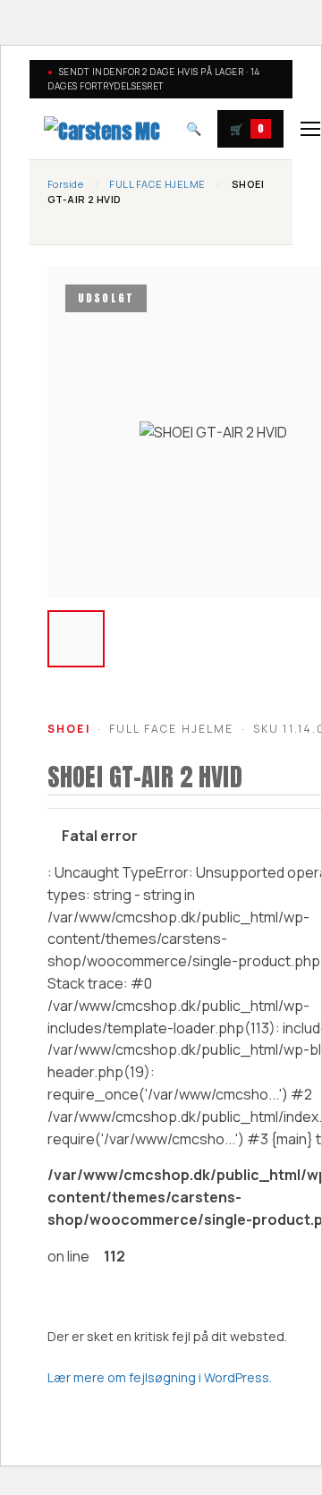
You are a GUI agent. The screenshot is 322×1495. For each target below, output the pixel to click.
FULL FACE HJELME (157, 184)
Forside (65, 184)
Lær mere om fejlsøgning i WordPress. (159, 1377)
